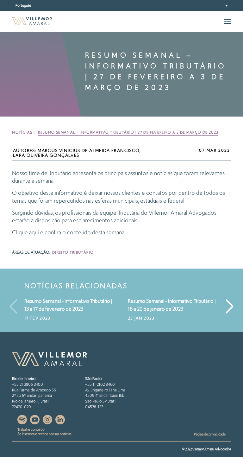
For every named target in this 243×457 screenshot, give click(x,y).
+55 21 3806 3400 (27, 384)
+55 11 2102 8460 (100, 384)
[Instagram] (48, 422)
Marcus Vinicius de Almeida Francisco (89, 150)
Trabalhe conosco (31, 429)
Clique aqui (25, 232)
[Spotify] (22, 422)
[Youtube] (35, 422)
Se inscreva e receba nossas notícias (44, 433)
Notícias (22, 132)
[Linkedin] (60, 422)
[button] (121, 5)
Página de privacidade (210, 434)
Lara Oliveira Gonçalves (46, 155)
